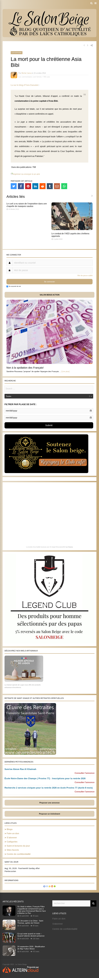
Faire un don (13, 833)
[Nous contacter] (47, 887)
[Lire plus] (65, 371)
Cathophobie (16, 52)
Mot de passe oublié (85, 275)
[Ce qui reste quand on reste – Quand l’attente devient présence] (9, 942)
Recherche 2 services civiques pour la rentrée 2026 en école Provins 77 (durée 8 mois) (49, 788)
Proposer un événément (49, 814)
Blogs (10, 829)
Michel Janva (26, 73)
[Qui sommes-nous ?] (44, 887)
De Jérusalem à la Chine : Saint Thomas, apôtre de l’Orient (30, 922)
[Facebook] (21, 186)
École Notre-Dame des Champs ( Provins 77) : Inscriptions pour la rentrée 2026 (45, 778)
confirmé (65, 96)
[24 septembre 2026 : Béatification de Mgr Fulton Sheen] (9, 955)
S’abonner (12, 837)
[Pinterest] (28, 186)
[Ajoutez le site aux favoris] (49, 887)
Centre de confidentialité (19, 854)
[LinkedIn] (35, 186)
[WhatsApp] (64, 186)
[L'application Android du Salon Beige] (55, 887)
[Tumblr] (50, 186)
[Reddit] (43, 186)
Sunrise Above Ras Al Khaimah (20, 769)
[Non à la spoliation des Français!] (49, 363)
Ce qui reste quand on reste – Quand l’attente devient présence (30, 935)
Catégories (12, 842)
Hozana (70, 547)
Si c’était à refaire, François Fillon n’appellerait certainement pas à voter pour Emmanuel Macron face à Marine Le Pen (31, 909)
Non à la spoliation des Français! (25, 367)
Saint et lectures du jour (18, 846)
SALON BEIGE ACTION (49, 295)
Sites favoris (13, 850)
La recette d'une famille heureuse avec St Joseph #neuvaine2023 (46, 547)
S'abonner (57, 924)
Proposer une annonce (49, 803)
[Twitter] (14, 186)
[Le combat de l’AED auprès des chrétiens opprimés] (72, 229)
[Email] (57, 186)
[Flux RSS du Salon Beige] (52, 887)
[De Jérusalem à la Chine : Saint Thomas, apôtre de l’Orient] (9, 929)
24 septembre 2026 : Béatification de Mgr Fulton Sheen (31, 947)
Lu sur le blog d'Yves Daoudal (24, 85)
